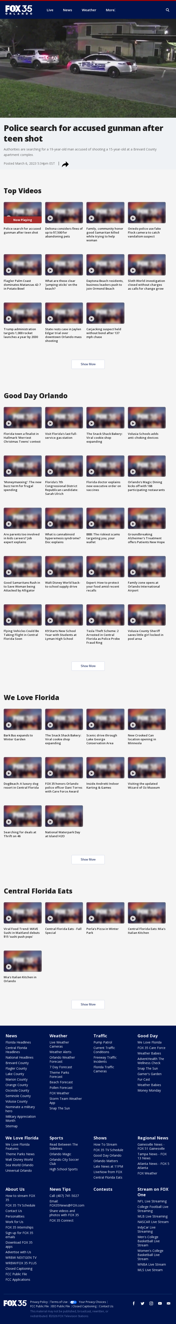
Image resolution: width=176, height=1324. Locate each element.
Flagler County (16, 1068)
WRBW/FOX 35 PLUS (21, 1263)
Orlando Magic (60, 1154)
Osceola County (17, 1090)
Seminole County (18, 1096)
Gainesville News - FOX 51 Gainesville (151, 1146)
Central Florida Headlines (16, 1050)
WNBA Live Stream (152, 1264)
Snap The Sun (60, 1108)
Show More (88, 364)
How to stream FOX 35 (20, 1197)
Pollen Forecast (61, 1087)
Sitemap (12, 1126)
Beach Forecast (61, 1082)
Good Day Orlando (107, 1155)
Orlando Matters (106, 1161)
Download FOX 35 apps (19, 1244)
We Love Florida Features (18, 1146)
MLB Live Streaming (153, 1216)
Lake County (15, 1074)
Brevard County (17, 1063)
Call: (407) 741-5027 (64, 1195)
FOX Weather (59, 1093)
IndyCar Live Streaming (147, 1229)
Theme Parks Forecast (59, 1074)
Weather (58, 1035)
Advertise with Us (18, 1252)
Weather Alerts (61, 1052)
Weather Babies (149, 1053)
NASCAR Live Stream (153, 1222)
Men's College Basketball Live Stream (149, 1241)
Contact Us (14, 1211)
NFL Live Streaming (152, 1201)
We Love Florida (150, 1042)
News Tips (60, 1189)
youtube (160, 1303)
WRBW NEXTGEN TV (21, 1257)
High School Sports (64, 1169)
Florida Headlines (18, 1042)
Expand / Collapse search (167, 10)
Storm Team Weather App (66, 1100)
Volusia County (17, 1101)
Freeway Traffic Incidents (105, 1059)
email (168, 1303)
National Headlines (19, 1057)
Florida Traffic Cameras (104, 1069)
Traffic (100, 1035)
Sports (56, 1138)
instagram (151, 1303)
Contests (103, 1189)
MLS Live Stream (150, 1270)
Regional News (153, 1138)
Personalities (15, 1216)
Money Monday (149, 1090)
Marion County (17, 1079)
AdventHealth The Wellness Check (151, 1061)
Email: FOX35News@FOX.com (67, 1203)
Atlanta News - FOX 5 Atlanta (153, 1165)
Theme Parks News (20, 1154)
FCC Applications (18, 1279)
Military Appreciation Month (21, 1118)
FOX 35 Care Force (151, 1048)
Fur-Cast (144, 1079)
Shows (100, 1138)
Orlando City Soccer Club (64, 1161)
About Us (15, 1189)
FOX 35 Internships (19, 1227)
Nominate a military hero (20, 1109)
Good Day (148, 1035)
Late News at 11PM (108, 1166)
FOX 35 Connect (62, 1220)
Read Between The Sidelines (64, 1146)
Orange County (17, 1085)
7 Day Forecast (61, 1067)
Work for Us (14, 1222)
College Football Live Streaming (153, 1208)
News (11, 1035)
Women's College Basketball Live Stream (150, 1254)
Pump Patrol (103, 1042)
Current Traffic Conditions (104, 1050)
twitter (142, 1303)
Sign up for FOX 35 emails (19, 1235)
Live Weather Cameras (59, 1044)
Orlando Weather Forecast (62, 1059)
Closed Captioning (19, 1268)
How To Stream (105, 1144)
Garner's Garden (150, 1074)
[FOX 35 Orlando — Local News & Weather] (21, 9)
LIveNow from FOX (108, 1172)
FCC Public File (16, 1274)
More (110, 10)
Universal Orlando (19, 1170)
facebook (134, 1303)
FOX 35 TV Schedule (108, 1150)
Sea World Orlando (19, 1165)
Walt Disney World (19, 1159)
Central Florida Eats (108, 1177)
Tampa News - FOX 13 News (152, 1156)
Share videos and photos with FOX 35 (64, 1213)
